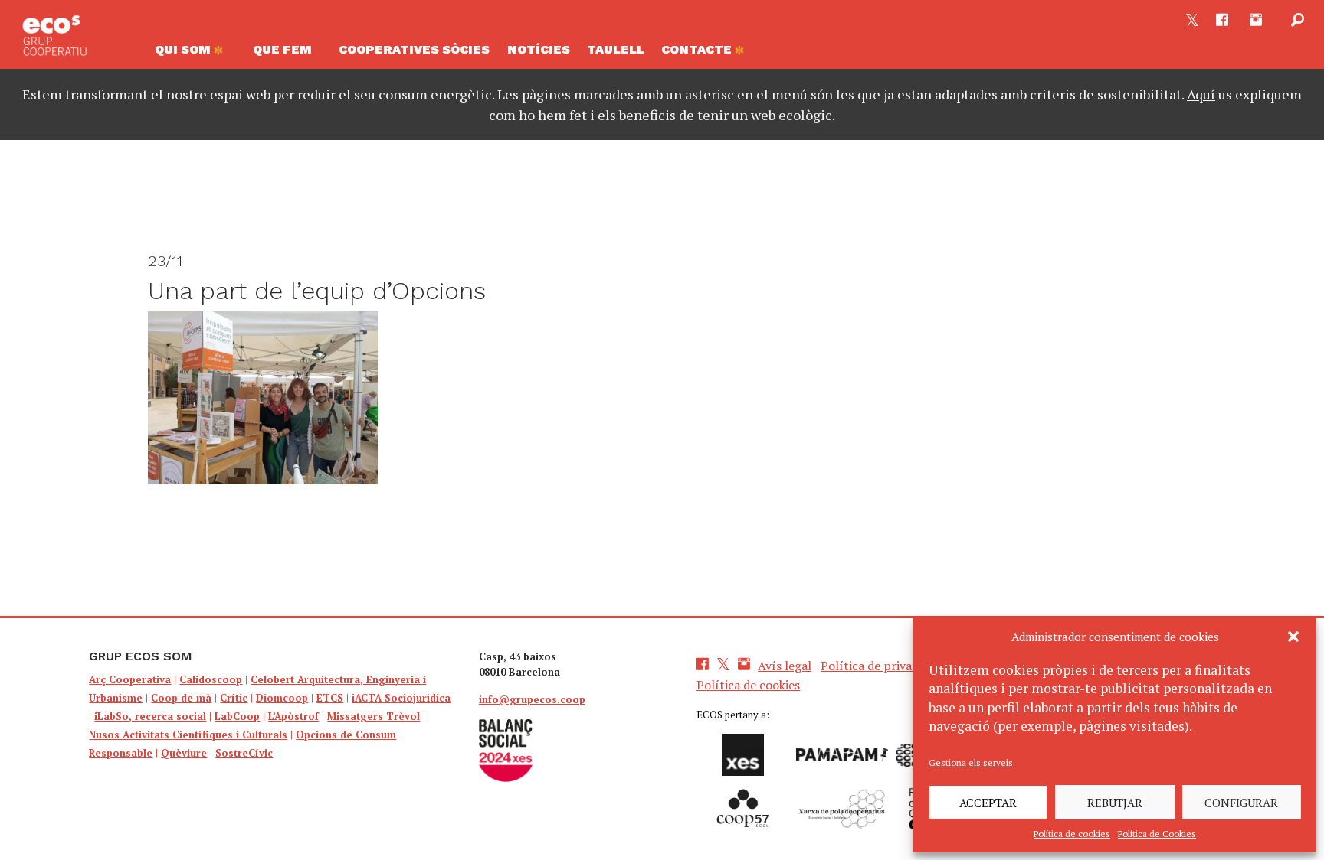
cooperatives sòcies (414, 49)
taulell (615, 49)
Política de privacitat (879, 665)
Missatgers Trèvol (373, 716)
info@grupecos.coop (532, 699)
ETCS (329, 698)
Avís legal (784, 665)
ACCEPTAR (988, 802)
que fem (282, 49)
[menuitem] (195, 53)
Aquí (1201, 94)
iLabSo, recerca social (150, 716)
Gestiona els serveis (971, 762)
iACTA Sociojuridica (401, 698)
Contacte (698, 49)
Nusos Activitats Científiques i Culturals (188, 734)
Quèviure (184, 753)
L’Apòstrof (293, 716)
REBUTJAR (1114, 802)
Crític (233, 698)
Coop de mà (181, 698)
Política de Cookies (1157, 833)
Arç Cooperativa (130, 679)
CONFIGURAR (1241, 802)
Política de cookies (1072, 833)
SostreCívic (244, 753)
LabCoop (237, 716)
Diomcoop (282, 698)
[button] (1293, 636)
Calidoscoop (210, 679)
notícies (538, 49)
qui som (184, 49)
